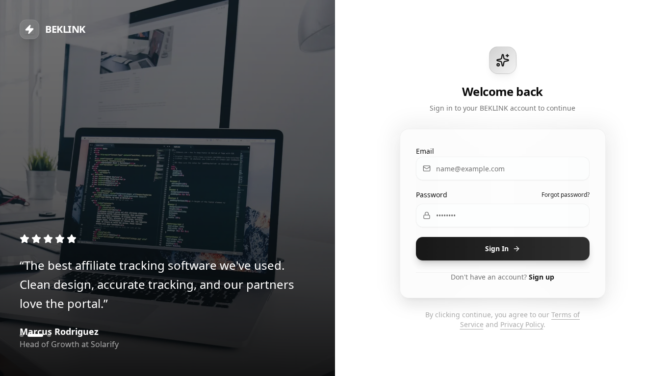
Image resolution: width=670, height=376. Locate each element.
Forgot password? (565, 195)
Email (425, 151)
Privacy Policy (521, 324)
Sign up (541, 277)
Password (431, 194)
